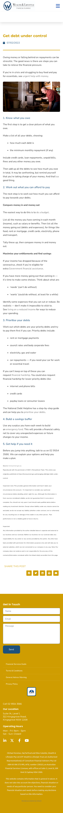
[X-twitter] (12, 740)
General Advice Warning (16, 677)
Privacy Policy (12, 684)
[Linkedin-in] (4, 740)
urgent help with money (35, 76)
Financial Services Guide (16, 664)
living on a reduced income (22, 309)
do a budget (42, 212)
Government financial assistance (26, 268)
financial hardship (21, 375)
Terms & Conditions (14, 670)
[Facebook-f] (19, 740)
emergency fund (14, 429)
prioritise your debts (34, 412)
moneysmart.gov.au (15, 466)
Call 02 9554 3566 (12, 703)
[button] (29, 573)
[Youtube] (26, 740)
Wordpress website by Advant (31, 801)
